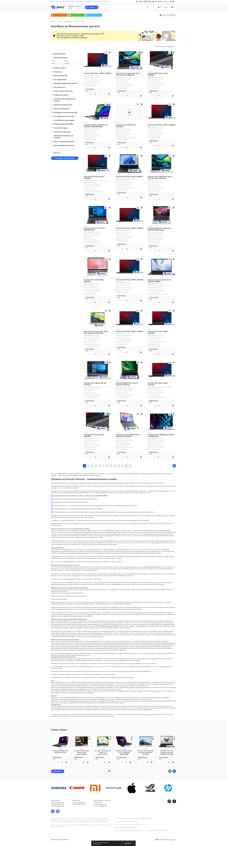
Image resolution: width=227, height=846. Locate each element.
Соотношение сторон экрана (64, 120)
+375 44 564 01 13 (57, 804)
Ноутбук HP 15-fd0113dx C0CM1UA (125, 126)
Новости (58, 1)
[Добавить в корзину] (109, 94)
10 (119, 466)
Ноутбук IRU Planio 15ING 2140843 (129, 228)
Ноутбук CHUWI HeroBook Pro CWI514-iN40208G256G (96, 126)
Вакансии (90, 1)
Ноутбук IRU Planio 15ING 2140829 (97, 73)
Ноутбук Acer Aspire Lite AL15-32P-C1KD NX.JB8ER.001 (128, 74)
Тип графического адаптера (64, 116)
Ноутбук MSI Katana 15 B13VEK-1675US (60, 752)
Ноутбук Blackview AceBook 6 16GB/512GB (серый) (159, 229)
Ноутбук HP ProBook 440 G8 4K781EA (95, 384)
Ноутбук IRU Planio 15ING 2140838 (161, 125)
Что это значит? (97, 844)
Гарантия (105, 1)
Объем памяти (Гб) (60, 76)
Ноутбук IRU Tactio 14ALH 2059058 (94, 177)
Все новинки (57, 771)
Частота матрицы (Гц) (61, 109)
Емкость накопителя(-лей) (63, 91)
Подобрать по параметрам (64, 158)
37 (130, 466)
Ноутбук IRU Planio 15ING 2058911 (129, 177)
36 (126, 466)
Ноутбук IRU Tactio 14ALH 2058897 (158, 74)
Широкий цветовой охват (63, 105)
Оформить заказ (81, 1)
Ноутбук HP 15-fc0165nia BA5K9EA (94, 281)
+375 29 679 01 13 (78, 804)
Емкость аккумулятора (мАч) (64, 142)
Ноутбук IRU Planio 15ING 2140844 (129, 331)
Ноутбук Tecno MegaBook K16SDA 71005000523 (161, 435)
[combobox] (171, 46)
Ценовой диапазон (61, 58)
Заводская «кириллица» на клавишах (63, 137)
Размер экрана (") (60, 68)
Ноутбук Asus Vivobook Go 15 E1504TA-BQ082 (159, 281)
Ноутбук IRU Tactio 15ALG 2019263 (158, 384)
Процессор (58, 72)
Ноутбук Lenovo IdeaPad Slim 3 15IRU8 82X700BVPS (128, 435)
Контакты (98, 1)
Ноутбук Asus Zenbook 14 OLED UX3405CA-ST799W (145, 752)
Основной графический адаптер (65, 83)
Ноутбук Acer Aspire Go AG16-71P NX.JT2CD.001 (103, 752)
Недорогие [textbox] (169, 46)
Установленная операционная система (64, 100)
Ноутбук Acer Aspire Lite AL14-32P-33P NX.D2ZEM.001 (160, 177)
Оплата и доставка (68, 1)
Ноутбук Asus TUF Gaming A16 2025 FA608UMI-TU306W (167, 752)
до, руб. (67, 60)
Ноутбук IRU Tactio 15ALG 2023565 (158, 332)
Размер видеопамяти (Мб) (63, 124)
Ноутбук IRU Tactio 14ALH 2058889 (94, 435)
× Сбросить (56, 153)
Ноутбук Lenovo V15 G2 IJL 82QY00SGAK (94, 229)
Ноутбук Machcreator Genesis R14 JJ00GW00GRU (81, 752)
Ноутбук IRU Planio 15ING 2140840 (129, 280)
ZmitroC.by (172, 840)
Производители (59, 54)
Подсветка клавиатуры (62, 132)
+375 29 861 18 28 (57, 806)
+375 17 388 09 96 (57, 802)
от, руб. (53, 60)
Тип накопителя (59, 87)
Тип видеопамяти (60, 80)
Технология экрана (60, 128)
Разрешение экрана (61, 95)
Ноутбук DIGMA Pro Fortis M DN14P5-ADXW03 (127, 384)
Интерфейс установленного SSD (65, 113)
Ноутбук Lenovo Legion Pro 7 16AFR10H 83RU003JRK (124, 752)
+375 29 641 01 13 (100, 804)
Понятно (128, 843)
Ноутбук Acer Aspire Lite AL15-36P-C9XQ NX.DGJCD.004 (96, 332)
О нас (52, 1)
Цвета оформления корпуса (64, 145)
